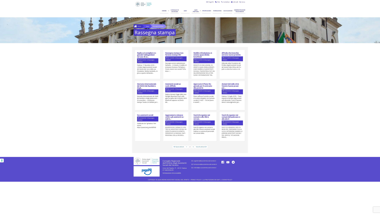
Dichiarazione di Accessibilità (172, 173)
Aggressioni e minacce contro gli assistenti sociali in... (174, 117)
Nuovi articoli (179, 147)
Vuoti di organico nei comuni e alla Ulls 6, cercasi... (201, 117)
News (147, 26)
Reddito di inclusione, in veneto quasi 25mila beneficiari (202, 55)
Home (139, 26)
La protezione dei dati (211, 180)
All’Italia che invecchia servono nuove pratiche (231, 54)
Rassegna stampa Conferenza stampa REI (174, 54)
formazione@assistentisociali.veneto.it (205, 164)
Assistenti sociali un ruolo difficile (173, 85)
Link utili (235, 2)
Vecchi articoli (200, 147)
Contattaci (226, 2)
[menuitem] (164, 10)
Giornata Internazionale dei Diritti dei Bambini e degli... (146, 86)
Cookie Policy (227, 180)
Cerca (243, 2)
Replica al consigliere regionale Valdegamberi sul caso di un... (146, 55)
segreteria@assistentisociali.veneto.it (204, 161)
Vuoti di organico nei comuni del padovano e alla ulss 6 (231, 117)
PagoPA (211, 2)
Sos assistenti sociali (145, 115)
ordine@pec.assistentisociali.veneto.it (204, 168)
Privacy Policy (196, 180)
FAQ (218, 2)
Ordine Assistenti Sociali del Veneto (175, 180)
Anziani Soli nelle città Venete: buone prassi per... (230, 86)
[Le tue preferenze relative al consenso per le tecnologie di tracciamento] (2, 160)
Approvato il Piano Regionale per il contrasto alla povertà (202, 86)
